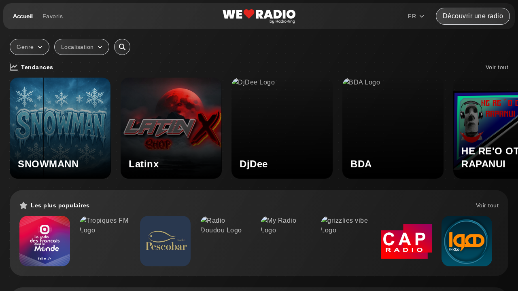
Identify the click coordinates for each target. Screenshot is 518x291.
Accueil (23, 16)
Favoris (52, 16)
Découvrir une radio (473, 16)
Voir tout (497, 67)
